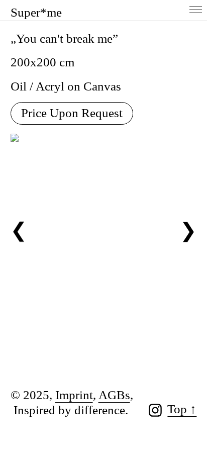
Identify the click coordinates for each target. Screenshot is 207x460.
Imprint (74, 395)
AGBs (114, 395)
